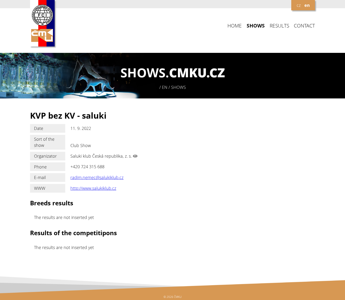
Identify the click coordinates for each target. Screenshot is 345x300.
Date (38, 128)
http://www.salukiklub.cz (93, 188)
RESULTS (279, 26)
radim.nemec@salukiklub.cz (96, 177)
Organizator (45, 156)
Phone (40, 167)
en (307, 5)
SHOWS (256, 26)
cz (299, 5)
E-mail (40, 177)
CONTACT (304, 26)
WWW (39, 188)
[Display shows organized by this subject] (135, 156)
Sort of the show (44, 142)
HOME (234, 26)
